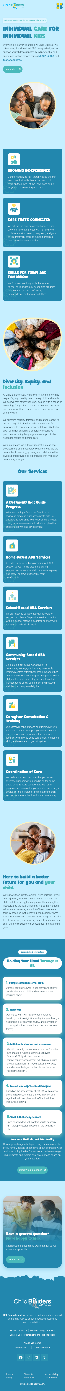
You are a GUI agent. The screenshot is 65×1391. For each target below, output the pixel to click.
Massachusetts (43, 1347)
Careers (51, 1330)
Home (13, 1330)
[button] (59, 6)
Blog (42, 1330)
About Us (23, 1330)
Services (34, 1330)
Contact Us (15, 1335)
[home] (13, 6)
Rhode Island (21, 1347)
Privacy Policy (9, 1376)
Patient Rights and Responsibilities (39, 1335)
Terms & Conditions (28, 1376)
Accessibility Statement (51, 1376)
